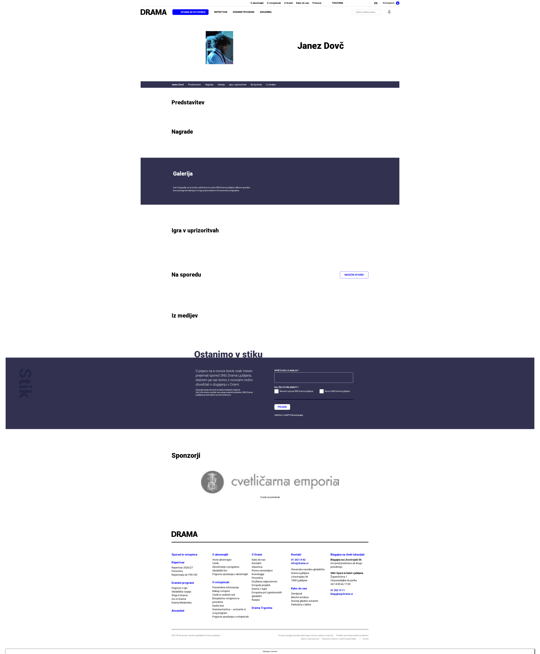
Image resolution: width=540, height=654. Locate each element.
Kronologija (258, 574)
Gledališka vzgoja (181, 591)
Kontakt (296, 554)
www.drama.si (224, 395)
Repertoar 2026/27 (182, 567)
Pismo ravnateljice (262, 570)
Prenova (316, 3)
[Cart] (395, 12)
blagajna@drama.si (341, 593)
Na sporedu (256, 84)
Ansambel (178, 610)
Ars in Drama (179, 598)
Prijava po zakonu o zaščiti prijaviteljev (339, 639)
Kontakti (256, 563)
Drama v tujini (259, 588)
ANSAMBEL (266, 12)
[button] (174, 487)
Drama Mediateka (182, 602)
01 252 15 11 (337, 590)
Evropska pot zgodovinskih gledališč (267, 594)
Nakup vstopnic (221, 591)
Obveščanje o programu (225, 566)
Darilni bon (218, 605)
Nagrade (209, 84)
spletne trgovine (326, 635)
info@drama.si (299, 563)
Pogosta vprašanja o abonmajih (230, 574)
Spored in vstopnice (184, 554)
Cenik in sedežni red (223, 594)
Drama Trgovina (262, 608)
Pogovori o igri (179, 587)
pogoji (300, 415)
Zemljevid (296, 593)
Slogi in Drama (180, 595)
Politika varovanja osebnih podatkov (352, 635)
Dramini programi (183, 583)
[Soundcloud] (365, 3)
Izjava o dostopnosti (310, 639)
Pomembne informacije (225, 587)
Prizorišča (257, 577)
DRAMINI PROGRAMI (243, 12)
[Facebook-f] (351, 3)
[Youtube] (356, 3)
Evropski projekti (261, 585)
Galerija (221, 84)
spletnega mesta (308, 635)
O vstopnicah (274, 3)
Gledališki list (219, 570)
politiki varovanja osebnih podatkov (226, 392)
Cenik (215, 563)
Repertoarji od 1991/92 (184, 574)
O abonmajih (257, 3)
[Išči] (380, 12)
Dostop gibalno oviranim (304, 600)
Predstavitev (194, 84)
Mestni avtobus (300, 597)
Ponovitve (177, 571)
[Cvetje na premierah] (270, 482)
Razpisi (256, 599)
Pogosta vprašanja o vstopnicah (230, 616)
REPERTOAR (220, 12)
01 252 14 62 (298, 559)
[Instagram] (361, 3)
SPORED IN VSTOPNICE (193, 12)
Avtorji (365, 639)
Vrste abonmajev (222, 559)
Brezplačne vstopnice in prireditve (225, 600)
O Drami (288, 3)
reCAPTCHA (289, 415)
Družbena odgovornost (264, 581)
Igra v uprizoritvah (237, 84)
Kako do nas (302, 3)
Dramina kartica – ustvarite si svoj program (229, 611)
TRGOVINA (337, 3)
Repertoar (178, 562)
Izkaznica (257, 566)
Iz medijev (271, 84)
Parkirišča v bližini (301, 604)
